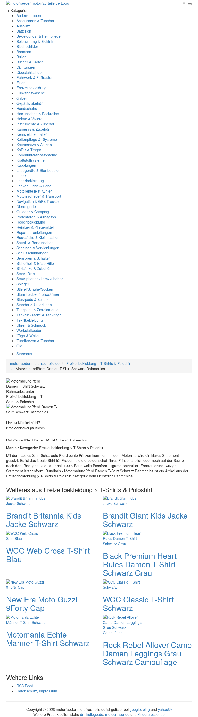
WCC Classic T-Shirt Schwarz (138, 603)
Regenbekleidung (30, 222)
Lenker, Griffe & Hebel (34, 185)
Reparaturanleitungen (34, 232)
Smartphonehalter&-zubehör (39, 278)
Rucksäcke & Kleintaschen (38, 237)
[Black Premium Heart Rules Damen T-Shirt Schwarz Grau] (123, 537)
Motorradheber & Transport (38, 196)
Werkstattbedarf (29, 330)
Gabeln (22, 98)
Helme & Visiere (29, 118)
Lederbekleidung (30, 180)
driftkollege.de (91, 714)
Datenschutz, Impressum (36, 691)
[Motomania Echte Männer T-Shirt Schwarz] (26, 619)
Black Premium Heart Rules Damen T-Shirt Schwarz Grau (140, 564)
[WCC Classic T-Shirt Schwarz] (123, 584)
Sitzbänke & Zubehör (33, 268)
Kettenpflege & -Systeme (36, 139)
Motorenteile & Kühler (34, 191)
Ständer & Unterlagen (34, 304)
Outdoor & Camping (32, 211)
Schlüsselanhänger (32, 253)
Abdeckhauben (28, 15)
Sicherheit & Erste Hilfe (35, 263)
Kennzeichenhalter (31, 134)
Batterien (23, 31)
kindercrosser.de (151, 714)
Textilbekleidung (29, 320)
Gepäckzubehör (29, 103)
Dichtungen (25, 67)
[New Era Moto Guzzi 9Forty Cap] (26, 584)
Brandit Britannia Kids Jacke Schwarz (43, 519)
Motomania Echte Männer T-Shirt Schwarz (48, 638)
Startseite (24, 353)
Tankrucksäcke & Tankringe (39, 314)
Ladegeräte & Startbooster (38, 170)
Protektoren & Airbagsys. (36, 216)
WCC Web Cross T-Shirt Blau (48, 554)
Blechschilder (27, 46)
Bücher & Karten (29, 62)
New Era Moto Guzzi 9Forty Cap (41, 603)
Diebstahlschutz (29, 72)
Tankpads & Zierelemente (37, 309)
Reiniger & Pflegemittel (35, 227)
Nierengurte (26, 206)
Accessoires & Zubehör (35, 20)
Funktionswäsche (30, 92)
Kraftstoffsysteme (30, 160)
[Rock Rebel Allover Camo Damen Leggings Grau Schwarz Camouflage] (123, 624)
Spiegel (22, 283)
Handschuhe (26, 108)
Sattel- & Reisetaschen (35, 242)
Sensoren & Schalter (33, 258)
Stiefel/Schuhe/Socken (34, 289)
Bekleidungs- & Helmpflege (38, 36)
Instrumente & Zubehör (35, 123)
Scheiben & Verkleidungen (37, 247)
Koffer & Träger (28, 149)
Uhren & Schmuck (31, 325)
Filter (20, 82)
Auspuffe (23, 25)
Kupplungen (26, 165)
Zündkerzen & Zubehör (35, 340)
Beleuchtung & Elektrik (34, 41)
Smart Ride (25, 273)
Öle (19, 345)
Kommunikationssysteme (36, 154)
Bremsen (23, 51)
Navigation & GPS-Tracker (37, 201)
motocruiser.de (117, 714)
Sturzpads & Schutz (32, 299)
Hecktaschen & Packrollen (37, 113)
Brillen (21, 56)
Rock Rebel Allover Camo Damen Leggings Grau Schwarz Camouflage (147, 653)
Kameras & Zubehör (33, 129)
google (135, 709)
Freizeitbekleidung (31, 87)
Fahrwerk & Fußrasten (34, 77)
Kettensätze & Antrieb (34, 144)
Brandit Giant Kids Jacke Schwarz (145, 519)
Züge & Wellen (28, 335)
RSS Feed (24, 685)
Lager (21, 175)
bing (146, 709)
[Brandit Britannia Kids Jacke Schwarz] (26, 500)
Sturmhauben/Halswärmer (37, 294)
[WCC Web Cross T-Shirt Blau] (26, 535)
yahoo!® (165, 709)
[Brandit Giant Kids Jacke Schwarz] (123, 500)
